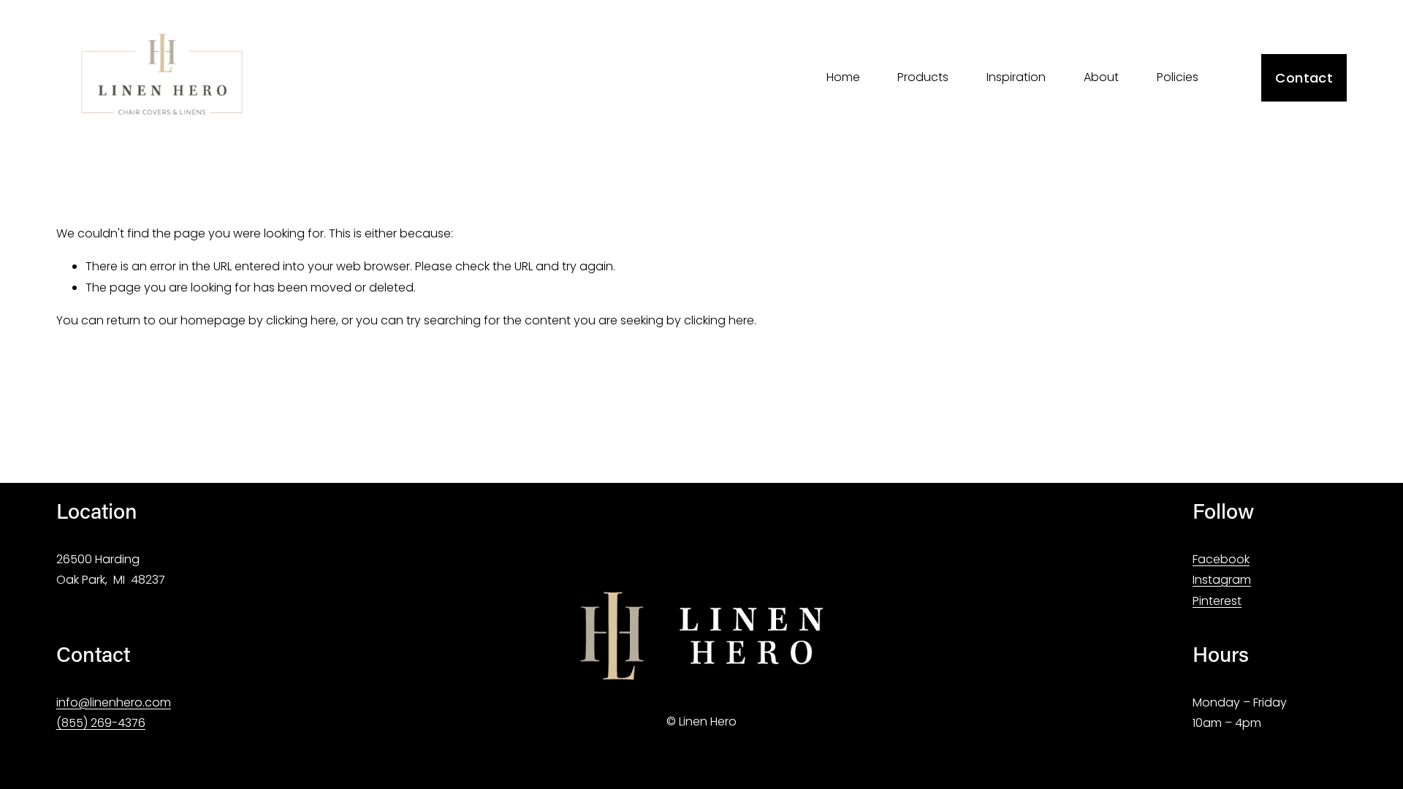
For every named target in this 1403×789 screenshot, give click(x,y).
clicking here (301, 320)
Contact (1304, 78)
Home (843, 77)
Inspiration (1016, 77)
